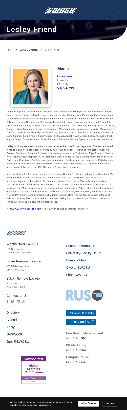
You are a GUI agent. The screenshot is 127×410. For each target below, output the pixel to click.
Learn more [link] (45, 405)
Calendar (13, 320)
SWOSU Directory (29, 49)
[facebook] (7, 301)
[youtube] (23, 301)
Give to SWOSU (78, 267)
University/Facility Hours (83, 253)
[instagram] (18, 301)
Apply (10, 327)
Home (9, 49)
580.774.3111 (75, 361)
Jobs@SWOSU (17, 341)
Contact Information (80, 246)
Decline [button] (110, 403)
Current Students (81, 313)
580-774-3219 (65, 88)
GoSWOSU (14, 334)
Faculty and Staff (81, 322)
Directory (13, 312)
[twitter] (12, 301)
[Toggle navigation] (119, 11)
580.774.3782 (76, 338)
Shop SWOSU (76, 275)
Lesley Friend (65, 76)
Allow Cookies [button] (88, 403)
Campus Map (76, 260)
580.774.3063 (76, 349)
